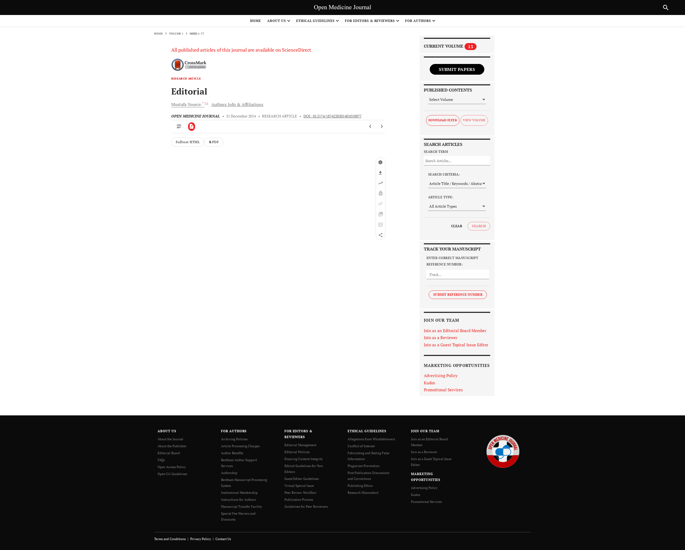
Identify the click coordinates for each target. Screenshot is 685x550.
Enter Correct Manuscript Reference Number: (452, 261)
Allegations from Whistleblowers (371, 439)
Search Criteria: (444, 174)
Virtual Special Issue (299, 486)
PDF (215, 142)
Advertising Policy (441, 375)
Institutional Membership (239, 493)
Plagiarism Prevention (363, 466)
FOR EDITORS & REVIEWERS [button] (370, 21)
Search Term (436, 152)
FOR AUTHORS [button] (418, 21)
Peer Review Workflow (300, 493)
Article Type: (440, 197)
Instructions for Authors (238, 500)
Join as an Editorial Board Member (455, 330)
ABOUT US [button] (276, 21)
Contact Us (223, 539)
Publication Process (298, 500)
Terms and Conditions (170, 539)
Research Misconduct (363, 493)
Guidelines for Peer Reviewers (306, 507)
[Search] (665, 7)
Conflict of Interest (361, 446)
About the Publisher (172, 446)
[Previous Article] (370, 126)
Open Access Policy (172, 467)
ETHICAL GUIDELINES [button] (315, 21)
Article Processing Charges (240, 446)
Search (479, 226)
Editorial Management (300, 445)
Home (255, 21)
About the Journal (170, 439)
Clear (456, 226)
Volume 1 (176, 33)
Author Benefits (232, 453)
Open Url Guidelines (172, 474)
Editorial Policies (297, 452)
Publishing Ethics (360, 486)
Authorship (229, 473)
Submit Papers (457, 69)
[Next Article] (381, 126)
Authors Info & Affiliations (237, 104)
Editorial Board (169, 453)
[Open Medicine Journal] (503, 451)
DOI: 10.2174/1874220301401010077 (332, 116)
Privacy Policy (200, 539)
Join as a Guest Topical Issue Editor (456, 344)
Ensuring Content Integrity (303, 459)
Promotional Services (443, 389)
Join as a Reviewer (441, 337)
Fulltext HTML (188, 142)
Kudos (429, 382)
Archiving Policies (234, 439)
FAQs (161, 460)
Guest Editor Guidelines (301, 479)
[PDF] (191, 126)
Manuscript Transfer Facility (241, 507)
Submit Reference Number (457, 295)
